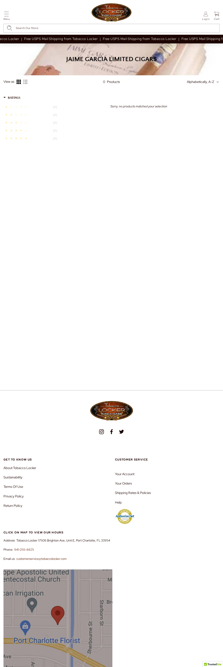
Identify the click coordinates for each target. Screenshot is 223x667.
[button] (6, 17)
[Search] (9, 28)
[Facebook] (111, 431)
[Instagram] (101, 431)
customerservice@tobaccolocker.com (41, 559)
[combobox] (111, 28)
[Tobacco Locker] (111, 12)
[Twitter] (121, 431)
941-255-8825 (24, 550)
